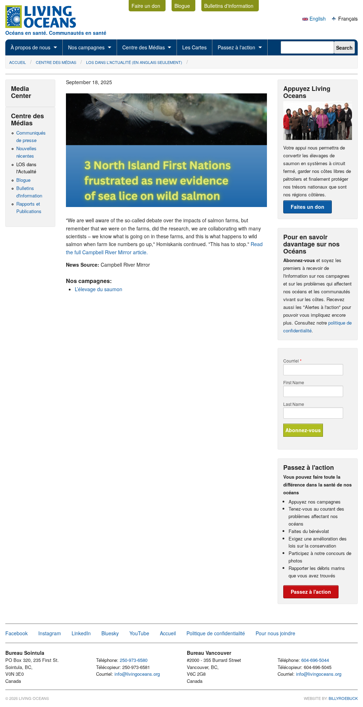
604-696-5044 (315, 660)
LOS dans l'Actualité (26, 168)
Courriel (292, 361)
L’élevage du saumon (98, 289)
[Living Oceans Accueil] (47, 25)
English (317, 18)
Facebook (16, 633)
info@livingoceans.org (137, 673)
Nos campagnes (86, 47)
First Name (293, 382)
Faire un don (146, 5)
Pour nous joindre (275, 633)
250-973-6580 (133, 660)
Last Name (293, 404)
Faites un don (307, 206)
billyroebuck (343, 698)
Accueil (17, 62)
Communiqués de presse (31, 136)
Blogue (182, 5)
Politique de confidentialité (215, 633)
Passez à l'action (236, 47)
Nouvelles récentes (26, 152)
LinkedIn (81, 633)
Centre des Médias (143, 47)
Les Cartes (194, 47)
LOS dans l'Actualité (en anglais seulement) (134, 62)
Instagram (49, 633)
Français (347, 18)
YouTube (139, 633)
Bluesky (110, 633)
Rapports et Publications (28, 207)
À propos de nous (30, 47)
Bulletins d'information (228, 5)
